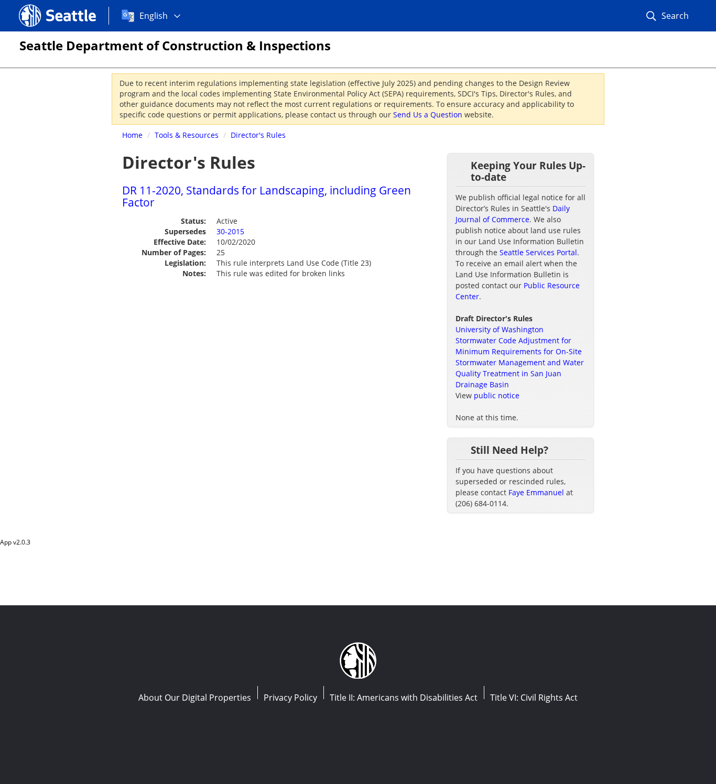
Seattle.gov (41, 6)
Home (132, 135)
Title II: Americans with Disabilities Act (404, 697)
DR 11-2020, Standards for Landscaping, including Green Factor (266, 196)
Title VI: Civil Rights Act (534, 697)
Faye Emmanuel (536, 492)
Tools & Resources (187, 135)
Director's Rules (258, 135)
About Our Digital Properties (194, 697)
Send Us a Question (427, 114)
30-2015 (230, 231)
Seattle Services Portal (538, 252)
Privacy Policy (290, 697)
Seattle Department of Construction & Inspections (175, 45)
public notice (496, 395)
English (153, 15)
